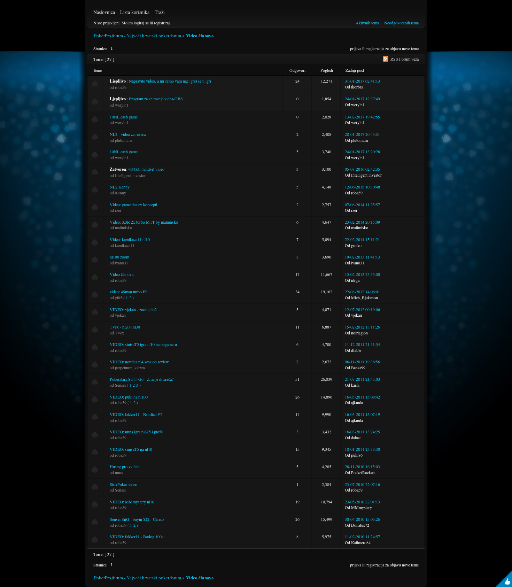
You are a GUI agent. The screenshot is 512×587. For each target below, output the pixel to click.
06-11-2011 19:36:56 (362, 361)
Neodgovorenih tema (401, 22)
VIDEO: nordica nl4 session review (139, 361)
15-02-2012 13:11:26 (362, 327)
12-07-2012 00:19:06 (362, 309)
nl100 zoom (119, 257)
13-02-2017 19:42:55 (362, 116)
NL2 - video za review (128, 134)
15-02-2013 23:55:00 (362, 274)
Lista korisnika (134, 12)
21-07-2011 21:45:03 (362, 379)
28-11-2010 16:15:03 (362, 466)
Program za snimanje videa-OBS (156, 98)
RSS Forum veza (404, 59)
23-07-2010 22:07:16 (362, 484)
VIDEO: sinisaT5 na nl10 (131, 449)
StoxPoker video (123, 484)
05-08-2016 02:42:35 (362, 169)
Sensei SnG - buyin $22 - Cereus (137, 519)
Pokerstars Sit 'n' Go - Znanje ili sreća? (141, 379)
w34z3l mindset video (146, 169)
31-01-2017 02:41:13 (362, 81)
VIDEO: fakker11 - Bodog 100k (137, 536)
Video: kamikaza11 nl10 (130, 239)
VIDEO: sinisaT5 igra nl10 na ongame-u (143, 344)
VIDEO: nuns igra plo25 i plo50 (136, 431)
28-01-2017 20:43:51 (362, 134)
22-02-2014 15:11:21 (362, 239)
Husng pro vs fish (125, 466)
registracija (375, 48)
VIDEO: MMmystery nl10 (132, 501)
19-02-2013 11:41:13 (362, 257)
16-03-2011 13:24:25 (362, 431)
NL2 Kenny (120, 187)
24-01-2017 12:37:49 (362, 98)
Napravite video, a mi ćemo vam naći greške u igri (170, 81)
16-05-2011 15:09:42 (362, 397)
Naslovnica (104, 12)
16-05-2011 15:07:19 (362, 414)
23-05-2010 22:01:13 (362, 501)
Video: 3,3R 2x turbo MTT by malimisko (144, 222)
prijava (355, 48)
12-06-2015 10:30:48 (362, 187)
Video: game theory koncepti (133, 204)
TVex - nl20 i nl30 (125, 327)
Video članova (200, 35)
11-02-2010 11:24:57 (362, 536)
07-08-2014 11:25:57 (362, 204)
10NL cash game (124, 116)
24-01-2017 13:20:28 (362, 151)
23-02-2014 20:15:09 (362, 222)
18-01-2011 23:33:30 (362, 449)
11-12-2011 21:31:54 (362, 344)
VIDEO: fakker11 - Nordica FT (136, 414)
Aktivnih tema (367, 22)
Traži (160, 12)
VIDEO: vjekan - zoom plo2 (133, 309)
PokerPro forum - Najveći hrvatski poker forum (137, 35)
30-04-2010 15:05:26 (362, 519)
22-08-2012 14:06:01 (362, 291)
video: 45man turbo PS (129, 291)
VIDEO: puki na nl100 (129, 397)
